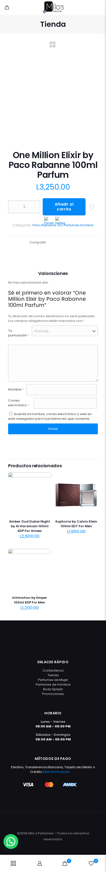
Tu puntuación (18, 333)
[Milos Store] (53, 7)
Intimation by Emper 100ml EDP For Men (29, 600)
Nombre (16, 389)
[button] (10, 841)
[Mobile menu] (99, 7)
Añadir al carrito (64, 206)
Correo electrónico (18, 402)
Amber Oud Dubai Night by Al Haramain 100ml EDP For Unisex (29, 526)
